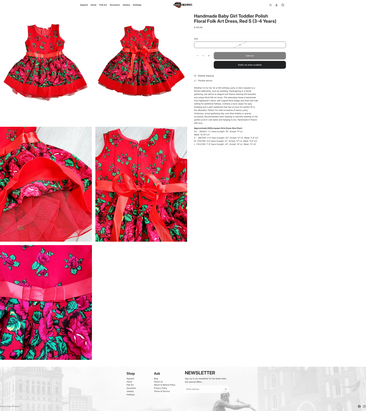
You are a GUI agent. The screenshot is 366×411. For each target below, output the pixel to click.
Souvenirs (131, 388)
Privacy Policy (160, 388)
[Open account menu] (276, 5)
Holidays (131, 394)
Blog (156, 378)
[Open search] (270, 5)
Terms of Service (162, 391)
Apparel (130, 378)
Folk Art (130, 385)
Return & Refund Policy (164, 385)
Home (129, 381)
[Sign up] (225, 389)
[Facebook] (359, 406)
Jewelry (130, 391)
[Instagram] (364, 406)
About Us (158, 381)
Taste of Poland (13, 406)
